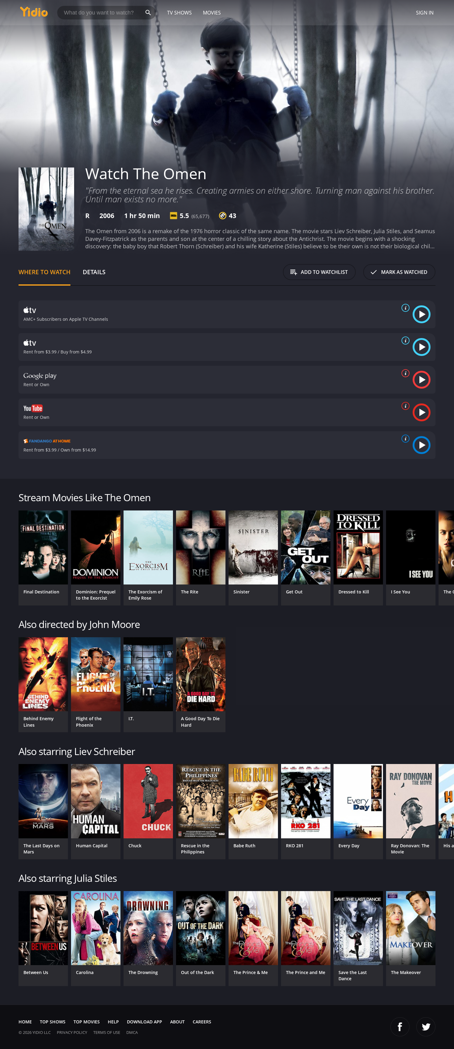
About (177, 1022)
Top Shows (52, 1022)
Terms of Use (106, 1032)
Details (94, 272)
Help (113, 1022)
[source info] (404, 308)
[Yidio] (34, 13)
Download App (144, 1022)
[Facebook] (400, 1026)
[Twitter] (425, 1026)
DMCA (132, 1032)
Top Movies (87, 1022)
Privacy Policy (72, 1032)
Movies (212, 12)
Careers (202, 1022)
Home (25, 1022)
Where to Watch (44, 272)
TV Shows (179, 12)
